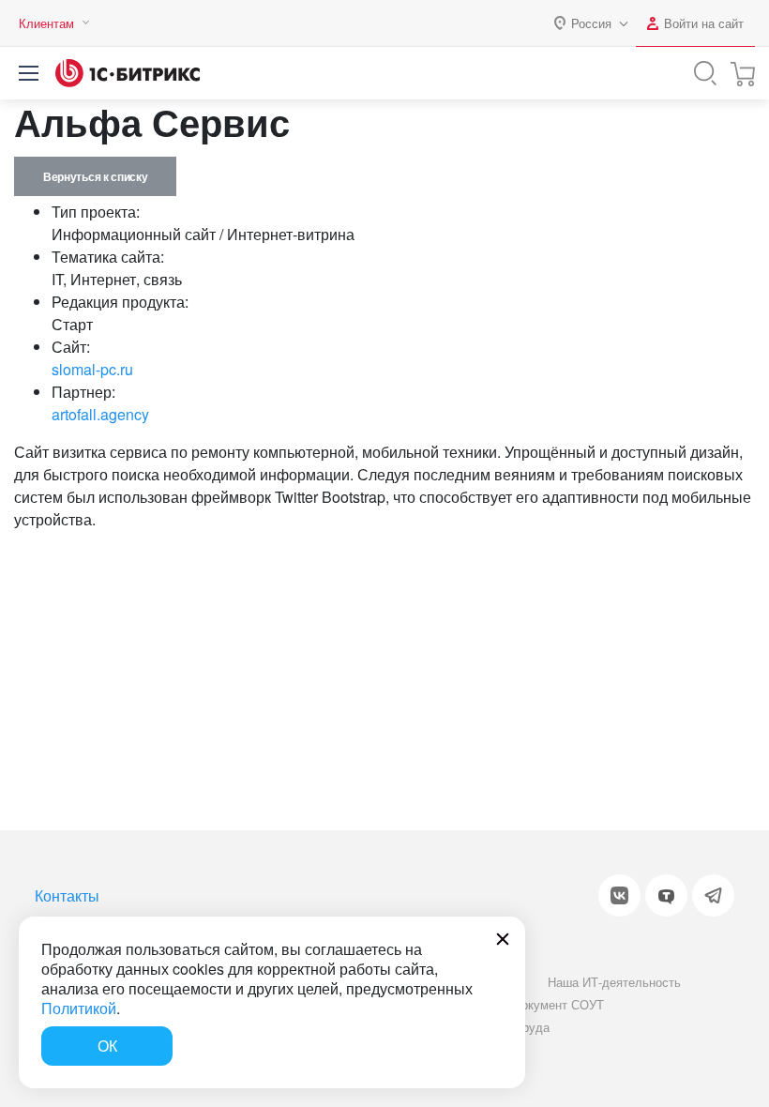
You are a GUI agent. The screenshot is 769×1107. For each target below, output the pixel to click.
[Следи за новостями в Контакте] (619, 895)
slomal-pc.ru (92, 369)
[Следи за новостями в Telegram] (713, 895)
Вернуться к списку (95, 176)
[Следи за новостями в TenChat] (666, 895)
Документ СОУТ (558, 1004)
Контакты (67, 895)
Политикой (78, 1008)
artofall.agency (100, 414)
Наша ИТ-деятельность (614, 982)
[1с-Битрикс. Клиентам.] (127, 73)
